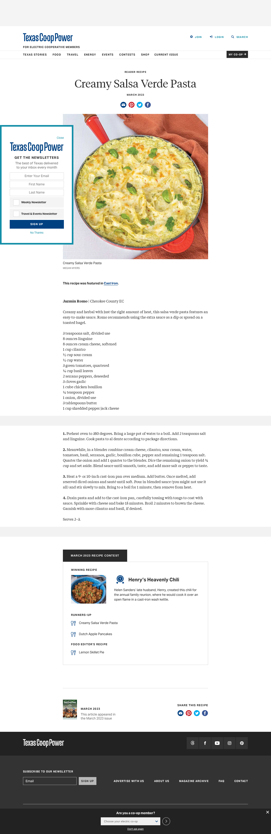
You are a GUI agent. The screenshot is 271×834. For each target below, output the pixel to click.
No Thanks (36, 232)
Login (219, 37)
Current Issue (166, 54)
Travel (72, 54)
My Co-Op (236, 54)
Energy (90, 54)
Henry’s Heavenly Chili (153, 580)
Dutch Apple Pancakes (95, 634)
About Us (161, 781)
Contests (127, 54)
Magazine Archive (194, 781)
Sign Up (36, 224)
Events (108, 54)
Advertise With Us (129, 781)
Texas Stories (35, 54)
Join (198, 37)
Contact (241, 781)
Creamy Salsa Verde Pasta (98, 623)
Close (60, 138)
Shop (145, 54)
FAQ (221, 781)
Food (57, 54)
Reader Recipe (135, 71)
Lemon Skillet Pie (91, 652)
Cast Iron (111, 283)
